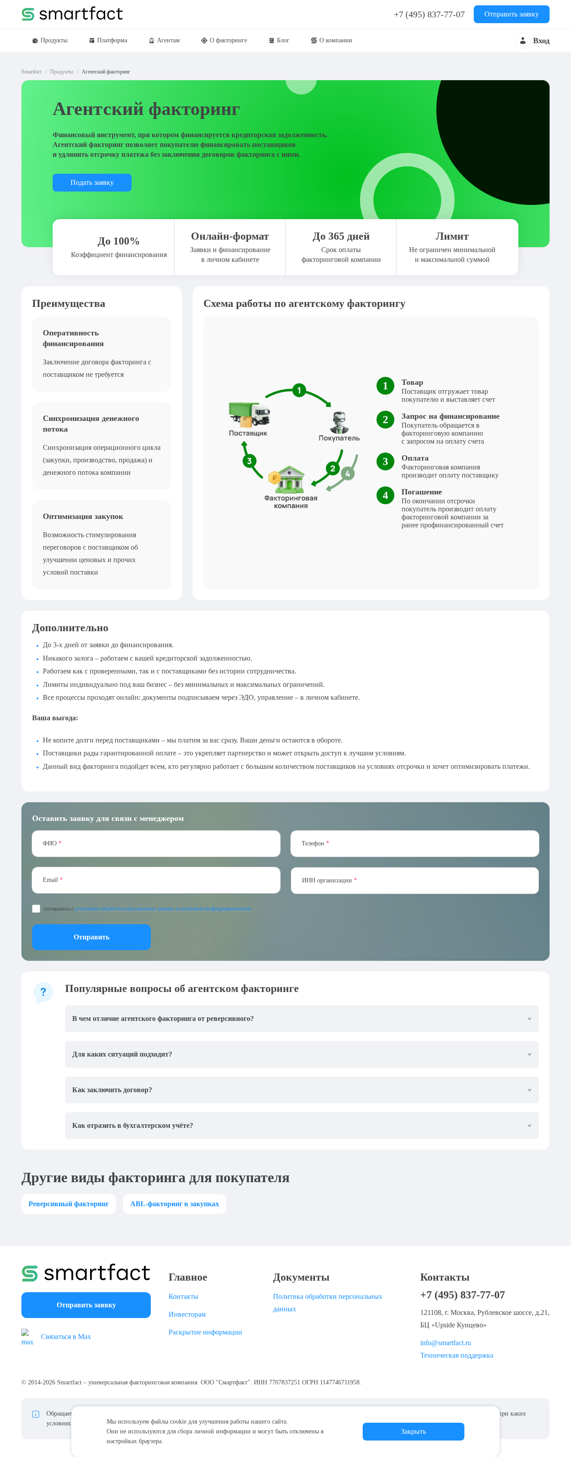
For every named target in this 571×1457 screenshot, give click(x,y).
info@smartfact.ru (445, 1343)
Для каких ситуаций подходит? (122, 1054)
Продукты (54, 40)
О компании (335, 40)
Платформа (112, 40)
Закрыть (413, 1431)
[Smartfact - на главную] (86, 1273)
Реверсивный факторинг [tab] (69, 1204)
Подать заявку (92, 182)
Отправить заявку (511, 14)
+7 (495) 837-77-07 (429, 14)
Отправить (91, 937)
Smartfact (31, 72)
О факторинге (228, 40)
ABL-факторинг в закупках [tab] (174, 1204)
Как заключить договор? (112, 1090)
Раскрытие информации (205, 1332)
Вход (541, 40)
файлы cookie (168, 1421)
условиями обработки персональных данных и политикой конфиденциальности (163, 909)
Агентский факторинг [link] (106, 72)
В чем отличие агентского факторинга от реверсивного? (163, 1018)
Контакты (184, 1296)
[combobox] (414, 881)
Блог (283, 40)
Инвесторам (187, 1314)
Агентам (168, 40)
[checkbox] (36, 909)
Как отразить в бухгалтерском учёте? (132, 1125)
